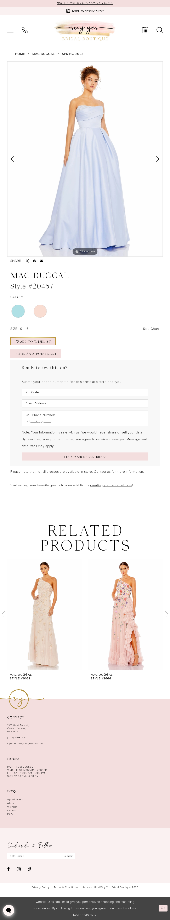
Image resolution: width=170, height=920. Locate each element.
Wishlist (12, 807)
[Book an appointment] (145, 30)
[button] (10, 30)
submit (68, 856)
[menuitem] (10, 30)
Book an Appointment (36, 354)
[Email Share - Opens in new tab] (41, 260)
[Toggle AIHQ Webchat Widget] (8, 910)
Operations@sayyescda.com (25, 743)
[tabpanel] (85, 159)
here (93, 914)
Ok (163, 908)
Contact (12, 810)
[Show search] (159, 30)
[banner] (85, 30)
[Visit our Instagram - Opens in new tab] (19, 869)
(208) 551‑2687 (17, 737)
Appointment (15, 799)
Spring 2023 (72, 53)
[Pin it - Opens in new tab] (34, 260)
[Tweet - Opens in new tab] (27, 260)
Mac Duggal (43, 53)
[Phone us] (25, 30)
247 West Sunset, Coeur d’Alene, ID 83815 (18, 728)
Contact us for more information (118, 471)
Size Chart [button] (151, 328)
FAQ (10, 814)
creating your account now (111, 485)
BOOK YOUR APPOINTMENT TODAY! (85, 3)
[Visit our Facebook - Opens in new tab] (8, 869)
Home (20, 53)
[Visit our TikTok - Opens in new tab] (29, 869)
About (11, 803)
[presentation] (44, 614)
